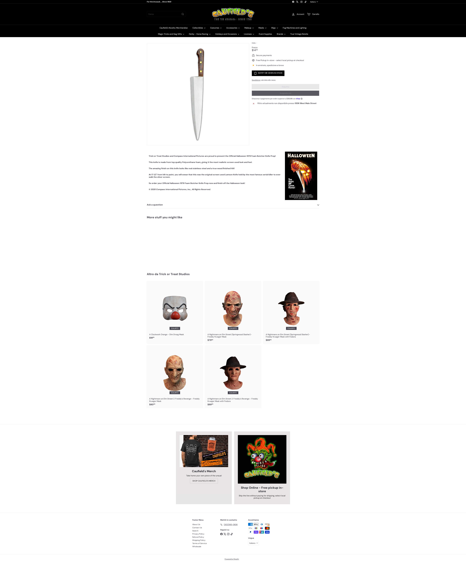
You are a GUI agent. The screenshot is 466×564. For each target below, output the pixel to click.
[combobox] (166, 14)
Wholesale (196, 546)
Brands (280, 34)
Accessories (232, 28)
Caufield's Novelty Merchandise (174, 28)
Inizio (254, 43)
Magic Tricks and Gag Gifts (170, 34)
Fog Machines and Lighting (294, 28)
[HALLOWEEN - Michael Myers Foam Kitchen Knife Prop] (160, 244)
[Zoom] (198, 94)
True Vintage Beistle (299, 34)
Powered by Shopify (232, 559)
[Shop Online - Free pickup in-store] (262, 459)
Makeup (248, 28)
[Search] (183, 14)
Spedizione (256, 80)
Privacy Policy (198, 534)
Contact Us (197, 527)
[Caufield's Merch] (204, 451)
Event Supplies (265, 34)
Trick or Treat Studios (174, 274)
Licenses (248, 34)
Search (195, 531)
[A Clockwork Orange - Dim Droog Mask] (175, 311)
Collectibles (198, 28)
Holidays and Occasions (226, 34)
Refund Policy (198, 537)
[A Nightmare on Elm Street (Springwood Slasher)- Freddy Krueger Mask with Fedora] (291, 312)
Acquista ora (285, 93)
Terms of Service (199, 543)
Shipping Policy (198, 540)
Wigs (273, 28)
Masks (261, 28)
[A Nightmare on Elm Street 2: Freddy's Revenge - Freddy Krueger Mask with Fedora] (233, 376)
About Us (196, 524)
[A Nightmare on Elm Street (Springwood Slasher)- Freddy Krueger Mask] (233, 312)
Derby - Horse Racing (199, 34)
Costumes (215, 28)
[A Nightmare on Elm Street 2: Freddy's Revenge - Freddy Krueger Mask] (175, 376)
